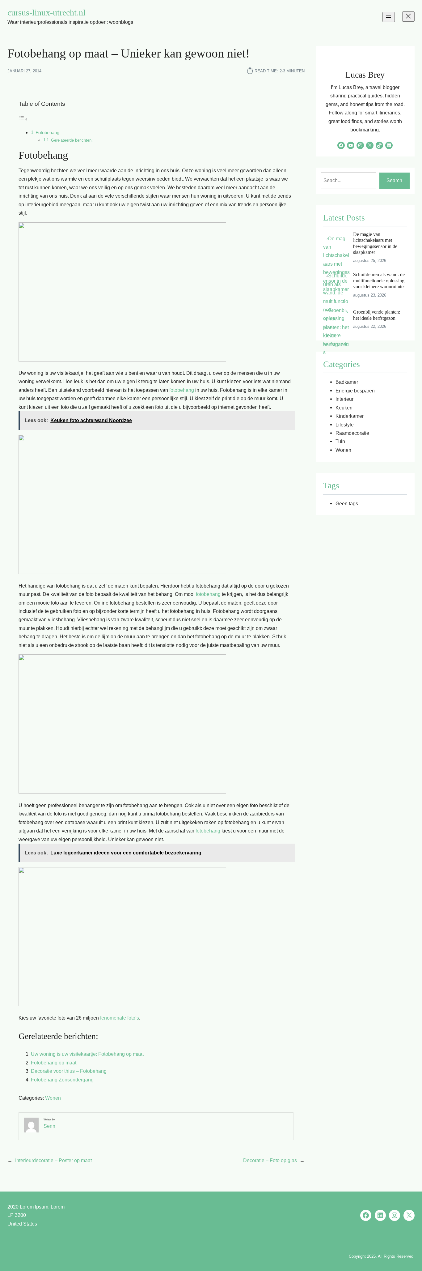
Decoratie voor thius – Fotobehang (69, 1071)
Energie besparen (355, 390)
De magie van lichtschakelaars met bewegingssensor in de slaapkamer (375, 243)
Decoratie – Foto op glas (270, 1160)
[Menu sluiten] (408, 16)
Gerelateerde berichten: (72, 140)
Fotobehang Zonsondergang (62, 1079)
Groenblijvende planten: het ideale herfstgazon (376, 314)
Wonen (53, 1098)
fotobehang (181, 390)
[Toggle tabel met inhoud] (23, 119)
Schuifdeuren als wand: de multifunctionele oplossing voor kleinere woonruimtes (379, 280)
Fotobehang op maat (53, 1062)
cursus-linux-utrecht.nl (46, 12)
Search (394, 180)
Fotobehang (47, 132)
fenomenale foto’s (119, 1018)
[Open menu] (388, 17)
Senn (49, 1126)
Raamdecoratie (352, 433)
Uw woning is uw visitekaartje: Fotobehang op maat (87, 1054)
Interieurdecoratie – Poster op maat (53, 1160)
